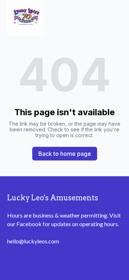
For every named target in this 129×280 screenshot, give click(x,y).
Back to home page (64, 153)
